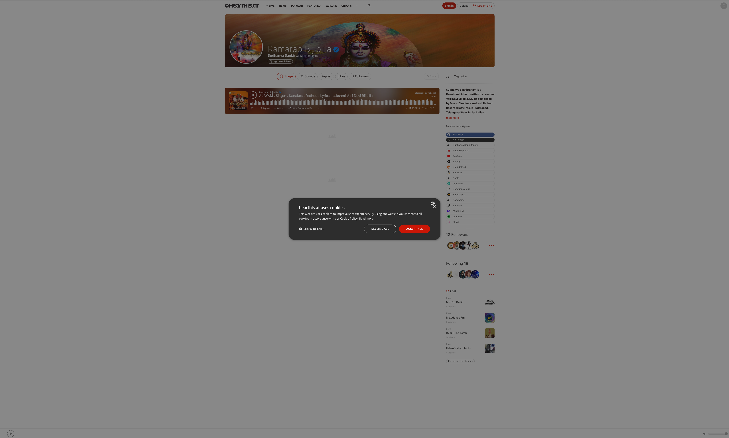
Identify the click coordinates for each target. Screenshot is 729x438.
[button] (311, 229)
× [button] (434, 206)
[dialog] (364, 219)
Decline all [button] (380, 229)
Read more (366, 218)
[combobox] (433, 203)
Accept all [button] (414, 229)
